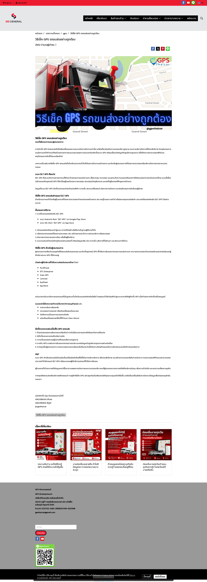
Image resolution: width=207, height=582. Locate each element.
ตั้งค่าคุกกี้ (147, 577)
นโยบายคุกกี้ (56, 578)
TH (201, 3)
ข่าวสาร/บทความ (172, 18)
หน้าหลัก (89, 18)
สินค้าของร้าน (117, 18)
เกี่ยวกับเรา (102, 18)
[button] (201, 18)
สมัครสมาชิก (21, 3)
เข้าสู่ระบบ (8, 3)
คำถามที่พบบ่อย (151, 18)
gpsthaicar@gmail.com (45, 512)
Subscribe (41, 533)
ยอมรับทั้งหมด (160, 577)
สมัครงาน (191, 18)
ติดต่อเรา (134, 18)
